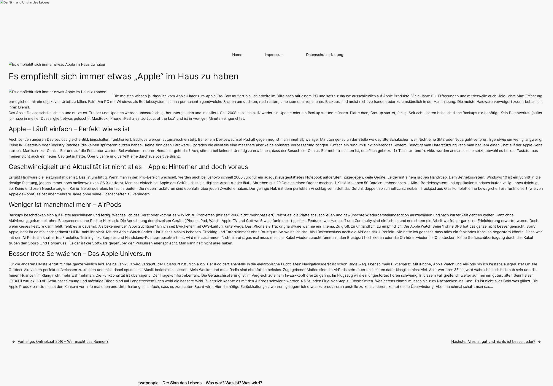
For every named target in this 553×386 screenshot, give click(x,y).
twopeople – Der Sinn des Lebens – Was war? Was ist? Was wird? (200, 382)
